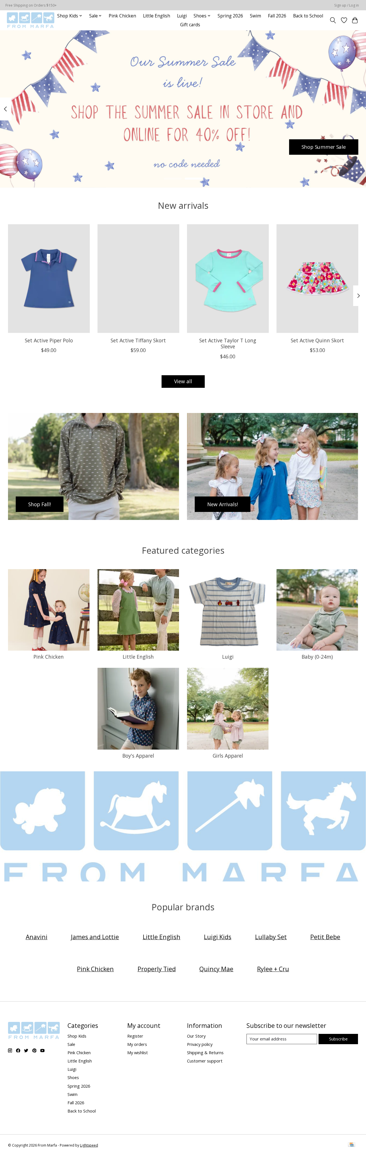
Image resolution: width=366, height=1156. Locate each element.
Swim (255, 16)
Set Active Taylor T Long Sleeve (227, 343)
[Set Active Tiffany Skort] (138, 278)
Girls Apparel (228, 755)
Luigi (182, 16)
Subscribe (338, 1039)
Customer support (204, 1061)
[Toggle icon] (333, 20)
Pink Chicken (122, 16)
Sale (71, 1044)
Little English (156, 16)
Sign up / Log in (346, 5)
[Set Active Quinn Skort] (317, 278)
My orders (137, 1044)
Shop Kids (76, 1036)
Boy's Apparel (138, 755)
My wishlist (137, 1052)
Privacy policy (199, 1044)
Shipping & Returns (205, 1052)
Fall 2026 (277, 16)
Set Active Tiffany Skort (138, 340)
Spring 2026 (230, 16)
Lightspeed (89, 1145)
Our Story (196, 1036)
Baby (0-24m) (317, 656)
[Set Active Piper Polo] (49, 278)
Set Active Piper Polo (49, 340)
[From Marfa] (30, 20)
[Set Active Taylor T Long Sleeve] (228, 278)
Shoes (73, 1077)
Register (135, 1036)
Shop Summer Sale (324, 146)
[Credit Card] (351, 1145)
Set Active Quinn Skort (317, 340)
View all (183, 381)
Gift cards (190, 25)
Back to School (308, 16)
